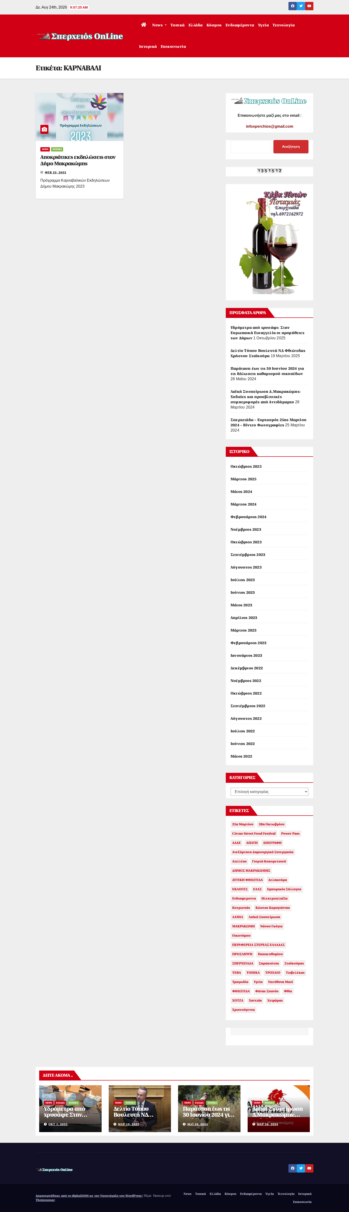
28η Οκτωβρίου (271, 824)
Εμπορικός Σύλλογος (284, 889)
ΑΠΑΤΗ (252, 843)
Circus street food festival (254, 833)
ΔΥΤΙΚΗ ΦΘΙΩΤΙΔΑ (247, 880)
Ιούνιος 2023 (243, 592)
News (158, 25)
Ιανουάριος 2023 (246, 655)
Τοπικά (177, 25)
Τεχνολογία (284, 25)
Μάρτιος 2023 (243, 630)
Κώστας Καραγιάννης (272, 908)
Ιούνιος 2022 (243, 744)
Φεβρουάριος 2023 (248, 643)
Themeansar (45, 1200)
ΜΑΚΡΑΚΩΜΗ (243, 926)
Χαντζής (255, 1000)
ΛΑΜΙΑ (237, 917)
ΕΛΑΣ (257, 889)
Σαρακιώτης (269, 963)
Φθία (288, 991)
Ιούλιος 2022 (243, 731)
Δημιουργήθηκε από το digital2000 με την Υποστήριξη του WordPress (89, 1195)
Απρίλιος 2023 (244, 618)
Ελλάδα (196, 25)
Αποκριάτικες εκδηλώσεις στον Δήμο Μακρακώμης (77, 160)
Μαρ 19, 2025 (128, 1124)
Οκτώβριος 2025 (246, 466)
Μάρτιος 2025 (243, 479)
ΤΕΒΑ (236, 972)
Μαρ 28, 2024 (267, 1124)
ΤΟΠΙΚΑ (253, 972)
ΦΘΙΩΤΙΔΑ (241, 991)
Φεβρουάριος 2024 (248, 517)
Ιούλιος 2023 (243, 580)
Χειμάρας (275, 1000)
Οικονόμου (241, 935)
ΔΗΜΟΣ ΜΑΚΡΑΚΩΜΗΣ (251, 870)
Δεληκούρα (277, 880)
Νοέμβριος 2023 (246, 529)
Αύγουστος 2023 (246, 567)
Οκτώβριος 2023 (246, 542)
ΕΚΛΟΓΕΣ (240, 889)
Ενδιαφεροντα (244, 898)
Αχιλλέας (239, 861)
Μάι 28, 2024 (197, 1124)
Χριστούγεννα (243, 1010)
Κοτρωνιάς (241, 908)
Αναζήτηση (291, 146)
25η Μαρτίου (242, 824)
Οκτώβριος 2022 (246, 693)
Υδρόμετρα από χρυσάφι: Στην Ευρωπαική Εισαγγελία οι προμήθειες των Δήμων (267, 333)
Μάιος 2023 (241, 605)
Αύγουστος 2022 (246, 718)
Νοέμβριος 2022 (246, 681)
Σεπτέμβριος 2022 (248, 706)
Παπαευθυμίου (270, 954)
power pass (290, 833)
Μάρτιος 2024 (243, 504)
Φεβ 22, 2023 (55, 172)
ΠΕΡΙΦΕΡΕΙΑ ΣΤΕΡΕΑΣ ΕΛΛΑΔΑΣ (258, 945)
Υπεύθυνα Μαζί (280, 982)
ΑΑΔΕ (236, 843)
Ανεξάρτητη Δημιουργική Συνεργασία (262, 852)
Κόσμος (214, 25)
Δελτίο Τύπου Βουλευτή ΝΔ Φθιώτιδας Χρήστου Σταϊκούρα (139, 1118)
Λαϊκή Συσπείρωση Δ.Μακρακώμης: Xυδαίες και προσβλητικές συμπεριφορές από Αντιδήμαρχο (266, 396)
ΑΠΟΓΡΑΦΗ (272, 843)
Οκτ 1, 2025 (58, 1124)
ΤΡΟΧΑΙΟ (272, 972)
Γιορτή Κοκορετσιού (269, 861)
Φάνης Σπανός (266, 991)
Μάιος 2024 (241, 492)
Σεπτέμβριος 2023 (248, 555)
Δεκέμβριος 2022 (247, 668)
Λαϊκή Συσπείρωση (264, 917)
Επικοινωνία (173, 46)
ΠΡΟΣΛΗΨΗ (242, 954)
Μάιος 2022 (241, 756)
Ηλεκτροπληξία (274, 898)
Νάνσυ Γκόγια (271, 926)
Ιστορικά (148, 46)
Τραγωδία (240, 982)
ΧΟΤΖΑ (237, 1000)
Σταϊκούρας (294, 963)
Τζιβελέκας (295, 972)
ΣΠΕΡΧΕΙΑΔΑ (242, 963)
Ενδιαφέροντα (240, 25)
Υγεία (263, 25)
